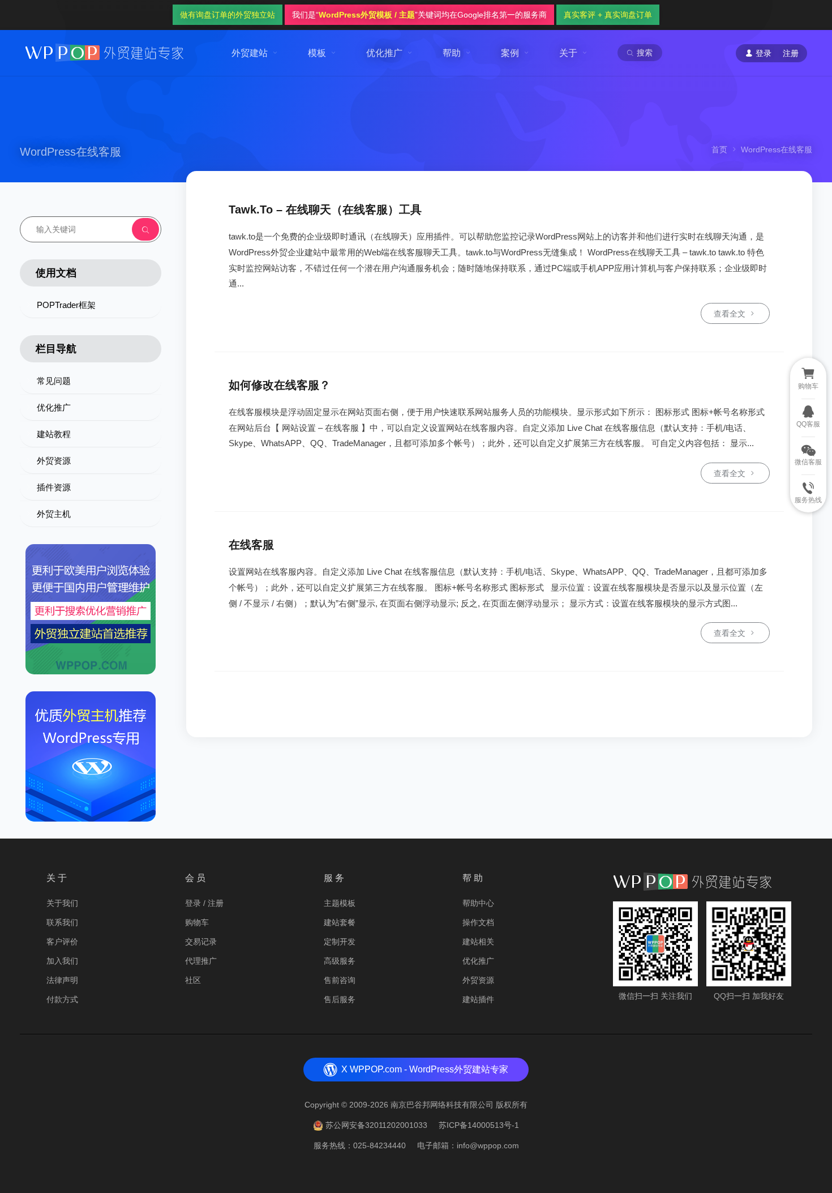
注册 (791, 53)
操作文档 (478, 922)
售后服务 (339, 999)
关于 (568, 53)
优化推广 (384, 53)
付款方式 (62, 999)
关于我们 (62, 903)
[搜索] (145, 229)
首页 (719, 149)
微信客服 (808, 462)
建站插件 (478, 999)
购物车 (197, 922)
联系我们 (62, 922)
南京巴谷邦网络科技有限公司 (442, 1104)
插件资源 (54, 487)
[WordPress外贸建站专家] (104, 52)
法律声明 (62, 980)
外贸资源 (54, 460)
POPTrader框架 (66, 305)
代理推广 (201, 960)
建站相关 (478, 941)
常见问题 (54, 381)
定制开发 (339, 941)
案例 (510, 53)
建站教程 (54, 434)
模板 (317, 53)
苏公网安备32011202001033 (376, 1125)
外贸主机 (54, 514)
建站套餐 (339, 922)
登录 (193, 903)
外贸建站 (249, 53)
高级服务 (339, 960)
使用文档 (56, 273)
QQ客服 (808, 424)
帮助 (452, 53)
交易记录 (201, 941)
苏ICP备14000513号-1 (479, 1125)
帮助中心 (478, 903)
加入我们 (62, 960)
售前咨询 (339, 980)
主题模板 (339, 903)
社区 (193, 980)
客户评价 (62, 941)
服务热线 (808, 500)
